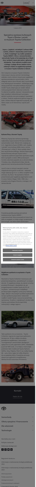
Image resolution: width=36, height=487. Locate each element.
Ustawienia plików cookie (17, 259)
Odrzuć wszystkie (17, 255)
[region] (17, 243)
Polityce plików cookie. (11, 245)
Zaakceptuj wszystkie (17, 250)
